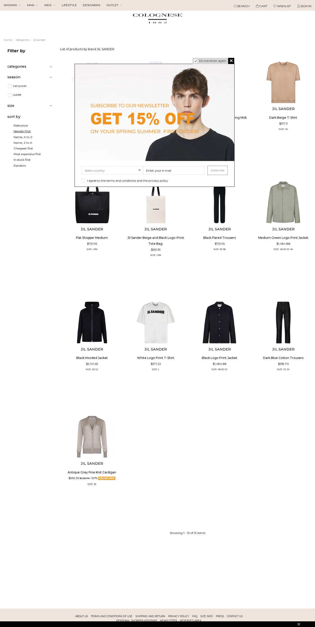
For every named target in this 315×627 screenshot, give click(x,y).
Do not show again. (213, 61)
